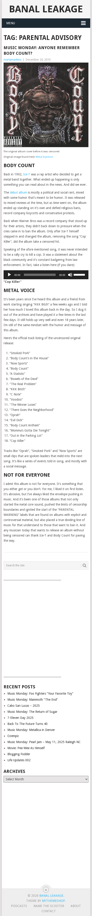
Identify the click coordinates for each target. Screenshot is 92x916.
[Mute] (70, 275)
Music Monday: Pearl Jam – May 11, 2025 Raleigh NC (44, 742)
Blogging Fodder (18, 754)
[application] (46, 274)
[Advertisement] (46, 627)
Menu (10, 23)
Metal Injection (44, 156)
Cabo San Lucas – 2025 (23, 705)
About (76, 906)
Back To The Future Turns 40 (27, 724)
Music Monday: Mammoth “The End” (32, 699)
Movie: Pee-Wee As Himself (26, 748)
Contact (49, 911)
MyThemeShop (53, 901)
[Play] (9, 275)
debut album (18, 192)
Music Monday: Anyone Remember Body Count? (41, 50)
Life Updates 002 (19, 760)
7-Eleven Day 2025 (20, 718)
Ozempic (13, 736)
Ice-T (26, 174)
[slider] (80, 274)
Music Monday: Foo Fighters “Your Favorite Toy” (40, 693)
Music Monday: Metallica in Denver (31, 730)
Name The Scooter (48, 906)
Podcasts (19, 906)
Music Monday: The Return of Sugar (32, 711)
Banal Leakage (46, 9)
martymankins (12, 59)
